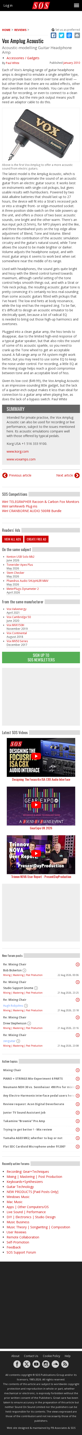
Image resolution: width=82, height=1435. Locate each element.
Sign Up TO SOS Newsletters (41, 657)
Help (68, 1356)
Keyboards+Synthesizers (25, 1181)
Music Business (18, 1222)
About (15, 1356)
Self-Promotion (18, 1242)
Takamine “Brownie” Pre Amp (24, 1121)
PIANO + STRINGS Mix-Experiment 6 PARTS (33, 1079)
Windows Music (18, 1197)
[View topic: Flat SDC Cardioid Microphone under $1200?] (78, 1147)
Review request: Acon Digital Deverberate (33, 1104)
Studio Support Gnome (18, 988)
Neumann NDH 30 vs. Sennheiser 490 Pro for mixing (40, 1087)
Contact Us (31, 1356)
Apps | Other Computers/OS (28, 1207)
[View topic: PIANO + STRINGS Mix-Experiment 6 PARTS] (78, 1079)
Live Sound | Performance (26, 1212)
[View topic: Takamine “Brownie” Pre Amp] (78, 1121)
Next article (64, 475)
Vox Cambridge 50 (19, 617)
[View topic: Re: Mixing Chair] (78, 964)
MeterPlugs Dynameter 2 (23, 589)
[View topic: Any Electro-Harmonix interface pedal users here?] (78, 1096)
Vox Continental (17, 633)
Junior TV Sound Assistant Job (24, 1113)
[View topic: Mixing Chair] (78, 1070)
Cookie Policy (51, 1356)
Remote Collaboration (23, 1237)
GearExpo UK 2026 (41, 827)
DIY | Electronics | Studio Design (31, 1217)
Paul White (12, 63)
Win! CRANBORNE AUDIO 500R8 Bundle (32, 511)
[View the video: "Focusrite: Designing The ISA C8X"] (41, 757)
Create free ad (36, 539)
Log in (8, 5)
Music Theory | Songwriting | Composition (38, 1227)
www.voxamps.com (21, 459)
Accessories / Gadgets (23, 58)
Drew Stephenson (14, 1023)
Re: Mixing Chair (14, 964)
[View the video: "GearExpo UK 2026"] (41, 806)
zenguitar (9, 1041)
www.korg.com (18, 451)
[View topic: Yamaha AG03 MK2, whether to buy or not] (78, 1138)
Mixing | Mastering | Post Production (23, 975)
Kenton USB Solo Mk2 (20, 557)
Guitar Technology (20, 1186)
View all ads (12, 539)
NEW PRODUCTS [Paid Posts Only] (32, 1192)
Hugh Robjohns (13, 1006)
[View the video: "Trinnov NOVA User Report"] (41, 854)
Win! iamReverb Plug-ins (19, 506)
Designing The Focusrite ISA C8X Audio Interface (41, 779)
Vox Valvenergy (16, 609)
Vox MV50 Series (17, 641)
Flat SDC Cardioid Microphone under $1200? (34, 1146)
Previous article (20, 475)
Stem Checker (15, 573)
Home (6, 30)
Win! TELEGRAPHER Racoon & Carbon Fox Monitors (40, 501)
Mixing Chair (12, 1070)
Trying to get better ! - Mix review (27, 1129)
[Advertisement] (41, 696)
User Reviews (16, 1232)
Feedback (14, 1247)
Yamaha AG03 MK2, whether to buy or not (32, 1138)
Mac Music (15, 1202)
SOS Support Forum (21, 1252)
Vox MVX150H (15, 625)
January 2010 (71, 63)
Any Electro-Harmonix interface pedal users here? (39, 1096)
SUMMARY (16, 408)
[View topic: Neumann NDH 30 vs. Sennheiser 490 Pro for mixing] (78, 1087)
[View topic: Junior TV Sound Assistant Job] (78, 1113)
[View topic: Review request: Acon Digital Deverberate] (78, 1104)
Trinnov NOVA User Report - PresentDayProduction (41, 876)
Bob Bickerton (12, 970)
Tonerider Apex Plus (20, 565)
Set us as (67, 30)
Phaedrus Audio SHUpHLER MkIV (27, 581)
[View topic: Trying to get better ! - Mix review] (78, 1130)
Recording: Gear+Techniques (28, 1171)
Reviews (20, 30)
